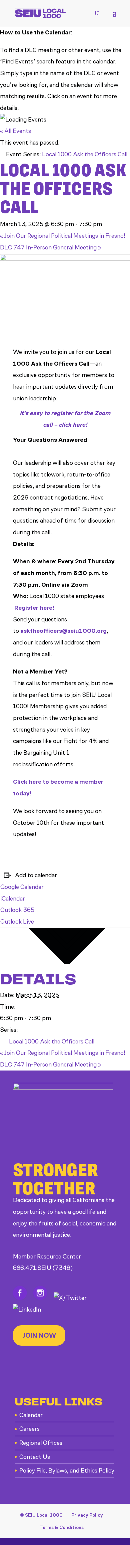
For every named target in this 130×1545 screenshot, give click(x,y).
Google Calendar (22, 887)
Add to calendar (36, 875)
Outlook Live (17, 921)
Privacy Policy (87, 1515)
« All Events (15, 131)
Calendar (31, 1415)
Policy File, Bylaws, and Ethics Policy (66, 1470)
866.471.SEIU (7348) (43, 1268)
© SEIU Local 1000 (41, 1515)
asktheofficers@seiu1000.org (63, 630)
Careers (29, 1428)
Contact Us (34, 1457)
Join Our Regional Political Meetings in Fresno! (62, 235)
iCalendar (12, 898)
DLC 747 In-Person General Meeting (50, 247)
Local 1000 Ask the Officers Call (51, 1041)
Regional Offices (40, 1442)
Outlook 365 (17, 910)
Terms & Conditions (61, 1527)
